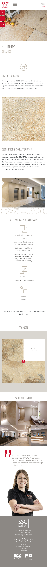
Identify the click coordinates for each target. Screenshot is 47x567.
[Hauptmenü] (14, 5)
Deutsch (43, 4)
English (43, 6)
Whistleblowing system (23, 546)
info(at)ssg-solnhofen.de (24, 535)
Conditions (23, 551)
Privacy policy (23, 548)
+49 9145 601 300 (24, 533)
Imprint (23, 544)
